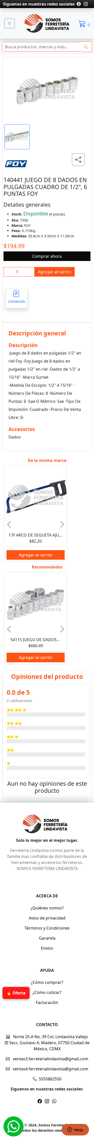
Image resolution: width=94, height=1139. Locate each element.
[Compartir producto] (78, 159)
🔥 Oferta (15, 993)
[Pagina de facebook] (79, 4)
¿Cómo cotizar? (47, 992)
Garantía (47, 938)
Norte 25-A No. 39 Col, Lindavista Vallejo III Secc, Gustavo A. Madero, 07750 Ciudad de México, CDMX (47, 1043)
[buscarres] (86, 46)
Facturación (47, 1002)
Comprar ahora (47, 256)
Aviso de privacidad (47, 918)
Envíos (47, 948)
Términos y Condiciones (47, 928)
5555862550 (50, 1079)
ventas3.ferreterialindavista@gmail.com (50, 1059)
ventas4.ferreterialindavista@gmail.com (50, 1069)
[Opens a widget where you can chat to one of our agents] (75, 1130)
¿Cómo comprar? (47, 982)
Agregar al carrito (54, 272)
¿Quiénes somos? (47, 908)
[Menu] (9, 23)
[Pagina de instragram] (85, 4)
